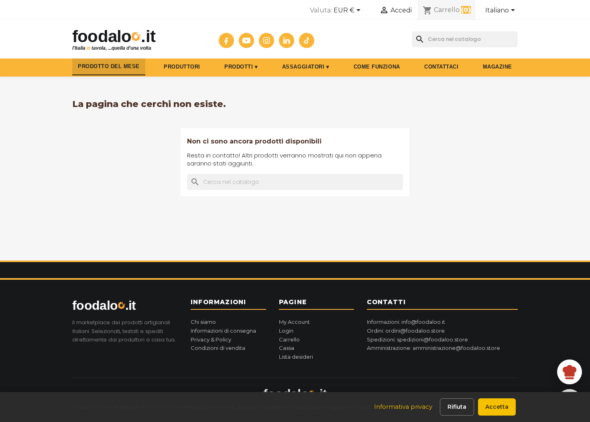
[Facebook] (226, 40)
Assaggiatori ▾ (305, 67)
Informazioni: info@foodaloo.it (406, 322)
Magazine (497, 67)
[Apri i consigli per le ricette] (569, 371)
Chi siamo (203, 322)
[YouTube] (246, 40)
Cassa (286, 348)
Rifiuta (457, 406)
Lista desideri (296, 356)
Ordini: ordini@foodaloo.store (406, 330)
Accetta (497, 406)
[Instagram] (266, 40)
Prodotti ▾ (241, 67)
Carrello (289, 339)
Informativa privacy (403, 406)
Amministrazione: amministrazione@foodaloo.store (433, 348)
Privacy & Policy (211, 339)
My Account (294, 322)
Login (286, 330)
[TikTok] (306, 40)
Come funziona (377, 67)
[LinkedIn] (286, 40)
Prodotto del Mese (109, 66)
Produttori (182, 67)
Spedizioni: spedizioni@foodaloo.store (417, 339)
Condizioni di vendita (218, 348)
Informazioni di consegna (223, 330)
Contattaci (441, 67)
